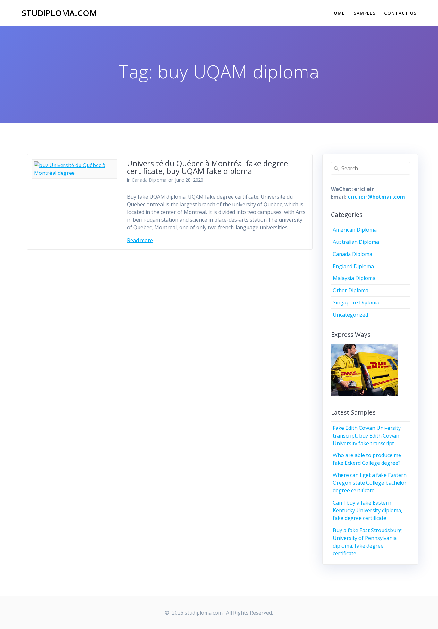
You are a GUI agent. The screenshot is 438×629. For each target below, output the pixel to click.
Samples (364, 13)
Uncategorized (350, 314)
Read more (140, 240)
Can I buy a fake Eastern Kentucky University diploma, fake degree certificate (367, 510)
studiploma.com (59, 13)
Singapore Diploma (356, 302)
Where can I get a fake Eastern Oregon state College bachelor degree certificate (370, 483)
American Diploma (355, 229)
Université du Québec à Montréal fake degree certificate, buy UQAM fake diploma (207, 167)
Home (337, 13)
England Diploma (353, 266)
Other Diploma (350, 290)
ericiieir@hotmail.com (376, 196)
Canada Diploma (149, 180)
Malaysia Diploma (354, 278)
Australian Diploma (356, 241)
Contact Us (400, 13)
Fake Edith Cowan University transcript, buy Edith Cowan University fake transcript (367, 435)
